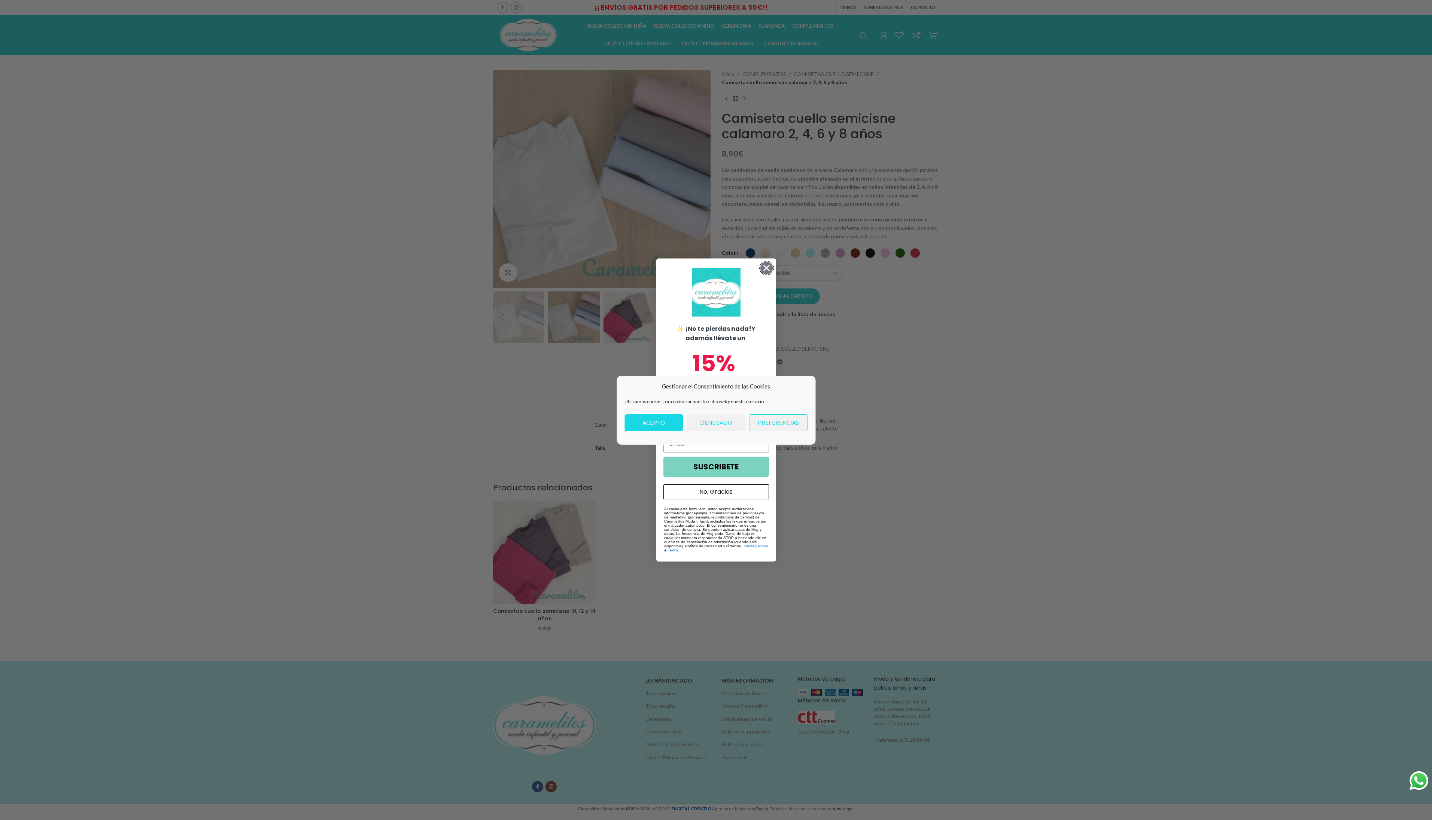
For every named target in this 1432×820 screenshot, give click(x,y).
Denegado (716, 422)
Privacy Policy (756, 546)
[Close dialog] (766, 268)
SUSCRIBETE (716, 467)
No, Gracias (716, 491)
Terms (673, 550)
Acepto (653, 422)
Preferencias (778, 422)
